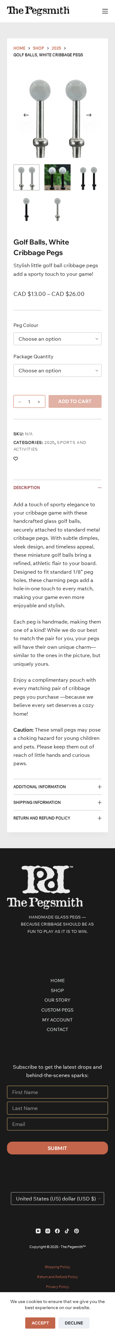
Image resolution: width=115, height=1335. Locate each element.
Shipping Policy (57, 1267)
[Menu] (105, 11)
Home (57, 980)
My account (57, 1020)
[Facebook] (57, 1231)
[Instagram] (47, 1231)
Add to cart (75, 401)
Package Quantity (33, 356)
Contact (57, 1029)
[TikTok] (67, 1231)
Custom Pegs (57, 1010)
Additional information (39, 786)
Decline (74, 1322)
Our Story (57, 1000)
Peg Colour (25, 325)
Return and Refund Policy (41, 818)
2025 (49, 442)
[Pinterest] (76, 1231)
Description (26, 487)
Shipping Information (37, 802)
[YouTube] (38, 1231)
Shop (57, 990)
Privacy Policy (57, 1287)
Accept (40, 1322)
